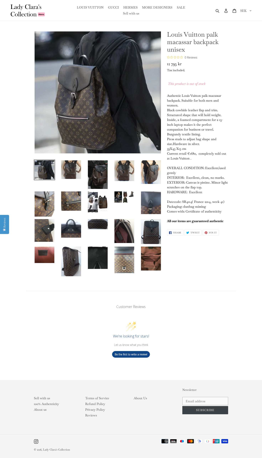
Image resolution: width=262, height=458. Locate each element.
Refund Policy (95, 404)
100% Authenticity (46, 404)
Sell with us (42, 398)
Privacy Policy (95, 409)
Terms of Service (97, 398)
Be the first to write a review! (131, 354)
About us (40, 409)
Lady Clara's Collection (56, 449)
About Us (140, 398)
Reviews (91, 415)
